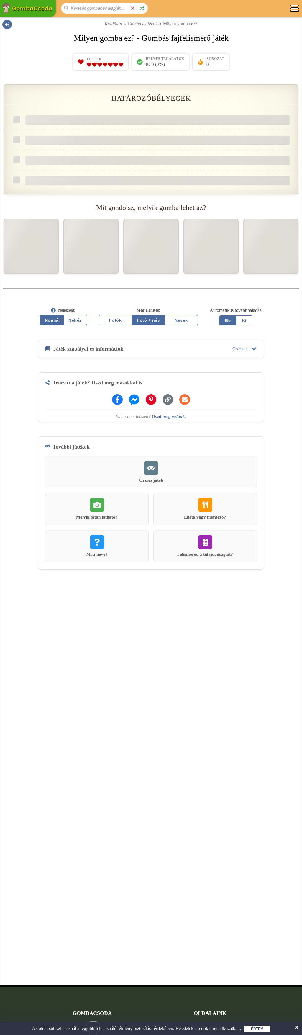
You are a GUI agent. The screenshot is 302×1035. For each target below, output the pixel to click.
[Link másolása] (168, 399)
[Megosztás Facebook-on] (117, 399)
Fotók (115, 320)
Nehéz (75, 320)
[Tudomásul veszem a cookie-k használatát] (296, 1027)
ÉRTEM (257, 1029)
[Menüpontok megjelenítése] (294, 8)
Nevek (181, 320)
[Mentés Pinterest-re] (151, 399)
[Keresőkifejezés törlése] (132, 8)
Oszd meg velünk (168, 416)
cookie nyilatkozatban (219, 1028)
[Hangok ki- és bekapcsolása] (7, 24)
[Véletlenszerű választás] (141, 8)
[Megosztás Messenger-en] (134, 399)
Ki (244, 320)
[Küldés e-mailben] (184, 399)
